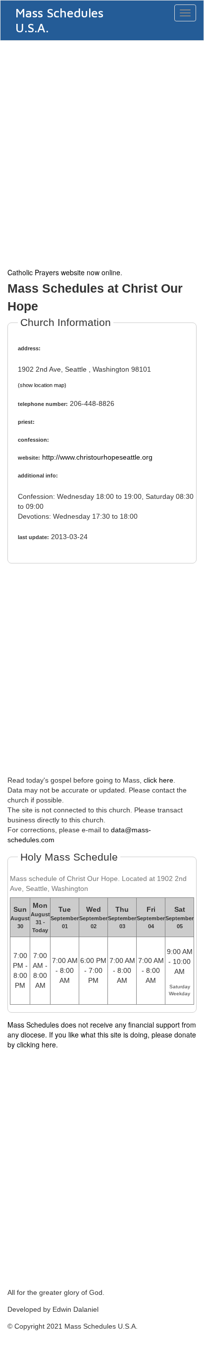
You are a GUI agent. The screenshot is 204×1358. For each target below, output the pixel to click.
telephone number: (43, 404)
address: (29, 348)
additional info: (38, 476)
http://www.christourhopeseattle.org (97, 457)
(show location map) (42, 385)
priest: (26, 422)
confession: (33, 440)
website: (29, 458)
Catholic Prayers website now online (63, 272)
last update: (33, 537)
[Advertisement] (102, 153)
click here (158, 780)
